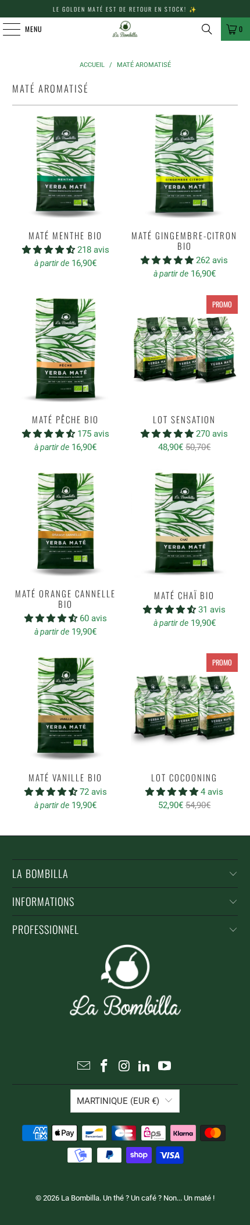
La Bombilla (80, 1198)
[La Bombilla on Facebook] (104, 1067)
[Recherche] (207, 29)
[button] (49, 250)
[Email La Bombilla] (84, 1067)
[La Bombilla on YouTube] (165, 1067)
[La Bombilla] (125, 29)
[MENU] (5, 29)
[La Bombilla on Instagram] (124, 1067)
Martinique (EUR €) (118, 1101)
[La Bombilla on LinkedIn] (144, 1067)
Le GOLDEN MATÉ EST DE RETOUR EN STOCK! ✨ (125, 9)
